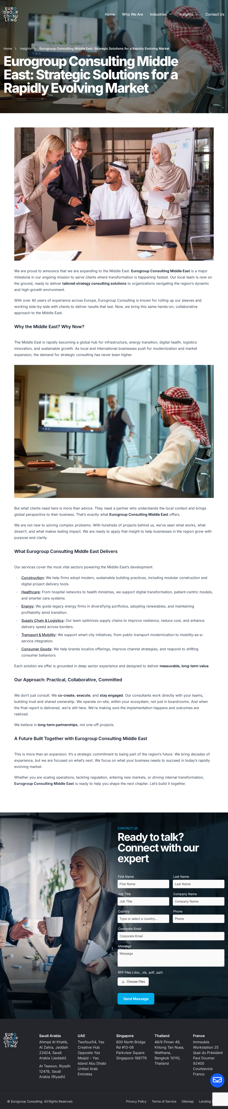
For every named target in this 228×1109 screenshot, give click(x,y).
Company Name (185, 894)
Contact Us (215, 14)
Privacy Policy (136, 1101)
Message (124, 946)
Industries (158, 14)
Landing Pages (210, 1101)
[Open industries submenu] (170, 14)
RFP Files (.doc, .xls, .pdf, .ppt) (140, 972)
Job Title (124, 894)
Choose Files (136, 981)
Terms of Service (164, 1101)
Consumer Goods (36, 649)
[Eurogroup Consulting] (11, 14)
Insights (186, 14)
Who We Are (132, 14)
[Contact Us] (217, 1080)
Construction (32, 577)
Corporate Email (129, 929)
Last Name (181, 876)
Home (110, 14)
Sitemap (188, 1101)
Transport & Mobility (38, 634)
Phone (177, 911)
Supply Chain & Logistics (42, 620)
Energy (27, 606)
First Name (126, 876)
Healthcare (30, 592)
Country (124, 911)
